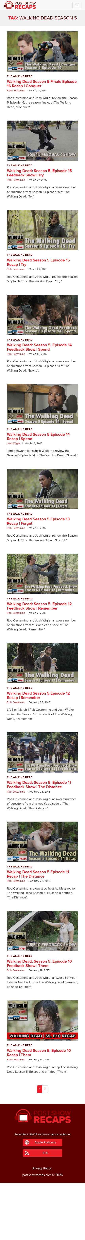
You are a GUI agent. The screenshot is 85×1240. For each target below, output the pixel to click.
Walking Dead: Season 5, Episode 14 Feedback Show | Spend (39, 347)
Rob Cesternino (16, 90)
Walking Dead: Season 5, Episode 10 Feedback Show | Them (39, 963)
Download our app (42, 1235)
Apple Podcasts (45, 1142)
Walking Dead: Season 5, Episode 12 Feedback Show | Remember (39, 606)
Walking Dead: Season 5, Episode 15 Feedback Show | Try (39, 173)
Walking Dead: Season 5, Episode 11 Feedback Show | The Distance (39, 784)
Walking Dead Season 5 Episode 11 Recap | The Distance (38, 874)
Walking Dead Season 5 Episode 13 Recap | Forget (38, 521)
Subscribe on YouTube (42, 1226)
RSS (45, 1153)
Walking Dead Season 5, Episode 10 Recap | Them (39, 1052)
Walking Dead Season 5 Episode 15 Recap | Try (38, 262)
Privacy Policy (42, 1168)
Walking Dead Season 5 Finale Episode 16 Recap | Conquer (42, 83)
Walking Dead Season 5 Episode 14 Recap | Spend (38, 436)
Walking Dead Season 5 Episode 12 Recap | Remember (38, 695)
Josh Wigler (14, 443)
